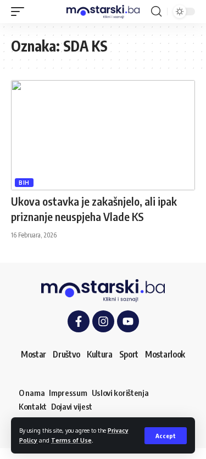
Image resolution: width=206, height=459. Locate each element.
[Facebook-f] (79, 321)
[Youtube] (128, 321)
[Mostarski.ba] (103, 11)
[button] (165, 435)
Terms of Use (71, 440)
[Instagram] (103, 321)
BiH (24, 182)
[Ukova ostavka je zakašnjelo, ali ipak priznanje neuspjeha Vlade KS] (103, 135)
